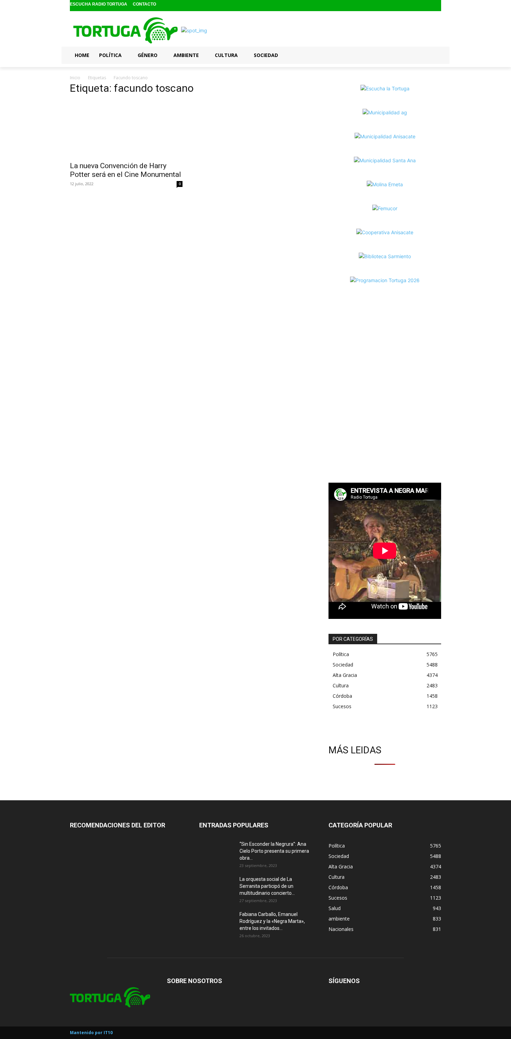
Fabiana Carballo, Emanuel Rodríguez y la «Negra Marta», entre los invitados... (272, 921)
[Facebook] (414, 5)
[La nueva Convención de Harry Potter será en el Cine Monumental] (126, 129)
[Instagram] (425, 5)
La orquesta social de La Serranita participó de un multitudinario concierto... (267, 886)
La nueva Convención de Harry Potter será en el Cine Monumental (125, 170)
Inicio (75, 78)
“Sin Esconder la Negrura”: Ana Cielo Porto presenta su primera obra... (274, 851)
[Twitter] (436, 5)
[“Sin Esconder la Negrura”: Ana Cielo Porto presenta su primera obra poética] (216, 853)
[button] (432, 55)
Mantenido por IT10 (91, 1033)
